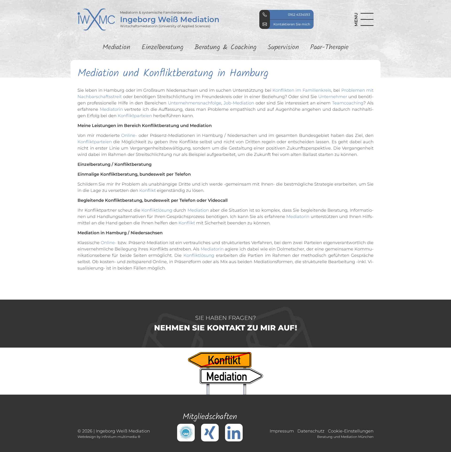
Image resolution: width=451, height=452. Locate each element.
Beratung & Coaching (225, 47)
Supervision (283, 47)
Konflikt (147, 190)
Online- (129, 135)
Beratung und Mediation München (345, 437)
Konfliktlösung (156, 210)
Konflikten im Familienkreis (301, 90)
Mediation (116, 47)
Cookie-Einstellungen (350, 431)
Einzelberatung (162, 47)
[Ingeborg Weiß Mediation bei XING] (210, 432)
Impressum (282, 431)
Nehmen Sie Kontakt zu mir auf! (225, 323)
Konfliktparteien (135, 115)
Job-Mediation (239, 103)
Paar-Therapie (329, 47)
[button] (361, 19)
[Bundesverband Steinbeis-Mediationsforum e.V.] (186, 432)
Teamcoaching (347, 103)
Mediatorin (111, 109)
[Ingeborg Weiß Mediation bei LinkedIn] (234, 432)
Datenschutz (310, 431)
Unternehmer (332, 96)
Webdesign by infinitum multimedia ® (109, 437)
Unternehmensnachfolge (194, 103)
